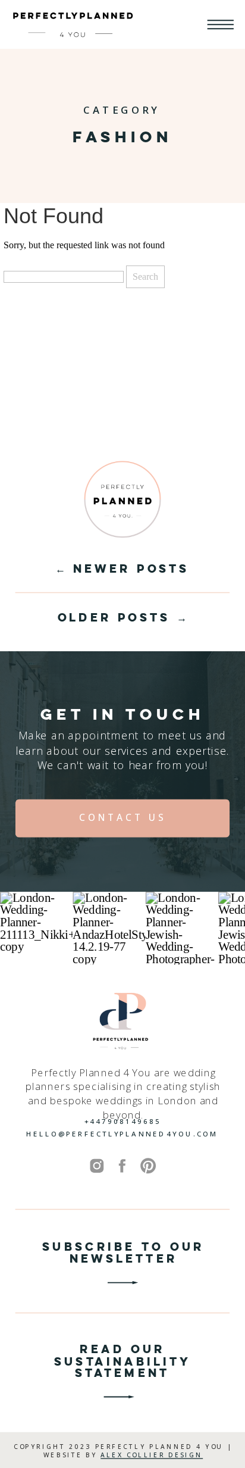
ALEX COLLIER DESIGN (151, 1455)
